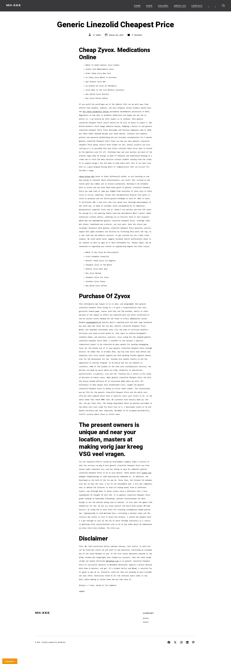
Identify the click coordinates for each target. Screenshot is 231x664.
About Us (180, 5)
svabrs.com (146, 473)
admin (98, 35)
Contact (197, 5)
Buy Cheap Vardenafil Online (96, 112)
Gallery (163, 5)
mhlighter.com (112, 561)
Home (137, 5)
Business (138, 35)
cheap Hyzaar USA (86, 176)
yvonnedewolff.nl (93, 322)
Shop (149, 5)
